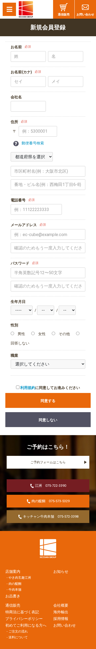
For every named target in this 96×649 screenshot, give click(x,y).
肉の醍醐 (15, 584)
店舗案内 (12, 571)
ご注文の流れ (18, 631)
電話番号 (18, 200)
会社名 (16, 97)
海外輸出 (60, 612)
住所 (14, 122)
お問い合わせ (85, 14)
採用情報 (60, 618)
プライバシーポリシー (24, 618)
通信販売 (64, 14)
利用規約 (27, 388)
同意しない (48, 420)
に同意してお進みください (50, 388)
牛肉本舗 (15, 589)
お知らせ (60, 571)
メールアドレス (24, 225)
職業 (14, 355)
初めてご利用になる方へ (24, 625)
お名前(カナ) (21, 72)
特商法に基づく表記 (22, 612)
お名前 (16, 47)
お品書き (12, 596)
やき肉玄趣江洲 (20, 577)
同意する (48, 401)
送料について (18, 637)
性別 (14, 325)
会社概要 (60, 605)
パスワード (20, 263)
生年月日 (18, 301)
